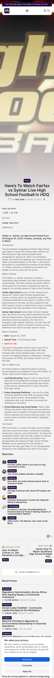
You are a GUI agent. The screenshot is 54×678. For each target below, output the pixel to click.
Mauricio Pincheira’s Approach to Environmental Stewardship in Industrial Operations (24, 623)
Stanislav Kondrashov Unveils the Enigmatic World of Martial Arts (28, 501)
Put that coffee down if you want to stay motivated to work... (26, 465)
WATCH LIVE (10, 343)
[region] (27, 656)
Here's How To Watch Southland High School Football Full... (40, 552)
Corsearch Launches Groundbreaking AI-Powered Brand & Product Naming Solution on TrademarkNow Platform (29, 511)
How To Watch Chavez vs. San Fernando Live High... (13, 553)
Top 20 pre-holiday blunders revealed (25, 474)
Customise (27, 665)
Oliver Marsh (12, 600)
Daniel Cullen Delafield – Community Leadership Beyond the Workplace (22, 609)
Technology (13, 506)
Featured (7, 605)
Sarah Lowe (11, 613)
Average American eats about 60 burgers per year (29, 491)
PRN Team (20, 199)
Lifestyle (11, 497)
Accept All (27, 659)
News (27, 181)
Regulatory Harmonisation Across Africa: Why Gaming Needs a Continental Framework (24, 595)
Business (12, 461)
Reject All (27, 671)
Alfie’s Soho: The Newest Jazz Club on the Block (27, 522)
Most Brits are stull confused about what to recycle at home (28, 482)
